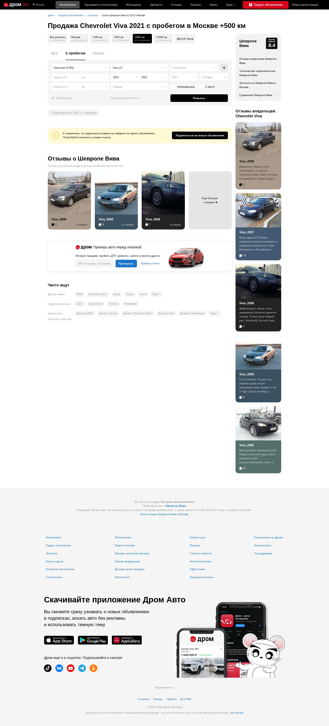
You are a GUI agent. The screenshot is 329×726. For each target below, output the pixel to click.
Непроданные (186, 86)
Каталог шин (197, 537)
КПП (175, 77)
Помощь (158, 699)
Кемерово (130, 303)
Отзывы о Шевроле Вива (83, 158)
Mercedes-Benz (98, 294)
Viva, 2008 (59, 219)
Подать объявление (58, 545)
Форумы (195, 545)
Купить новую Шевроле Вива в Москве (164, 514)
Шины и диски (54, 561)
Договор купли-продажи (130, 569)
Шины (213, 4)
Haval (143, 294)
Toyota (130, 294)
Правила (171, 699)
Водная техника (125, 545)
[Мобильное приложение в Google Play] (93, 640)
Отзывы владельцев (127, 561)
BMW (79, 294)
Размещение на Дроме (268, 537)
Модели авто (163, 687)
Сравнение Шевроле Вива (255, 95)
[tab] (55, 55)
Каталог (196, 4)
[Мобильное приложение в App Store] (59, 640)
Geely (116, 294)
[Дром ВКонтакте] (59, 668)
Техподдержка (263, 553)
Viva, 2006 (152, 219)
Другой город (185, 38)
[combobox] (80, 67)
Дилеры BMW (84, 313)
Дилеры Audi (166, 313)
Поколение (179, 67)
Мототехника (123, 537)
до (83, 86)
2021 (116, 77)
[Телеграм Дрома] (82, 668)
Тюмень (114, 303)
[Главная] (16, 5)
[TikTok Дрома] (48, 668)
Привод (117, 86)
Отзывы (176, 4)
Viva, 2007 (246, 232)
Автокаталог (122, 577)
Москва (40, 4)
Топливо (207, 77)
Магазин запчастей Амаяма (132, 553)
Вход (305, 4)
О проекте (143, 699)
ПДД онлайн (197, 569)
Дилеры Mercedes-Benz (138, 313)
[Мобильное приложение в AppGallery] (127, 640)
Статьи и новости (200, 553)
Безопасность (262, 545)
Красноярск (96, 303)
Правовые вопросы (202, 577)
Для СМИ (185, 699)
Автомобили (67, 4)
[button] (156, 294)
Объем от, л (61, 86)
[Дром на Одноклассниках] (93, 668)
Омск (79, 303)
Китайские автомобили (60, 569)
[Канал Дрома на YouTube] (70, 668)
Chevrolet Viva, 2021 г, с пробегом (75, 112)
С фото (210, 86)
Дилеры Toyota (108, 313)
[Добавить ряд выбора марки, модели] (224, 67)
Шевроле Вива (248, 43)
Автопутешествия (201, 561)
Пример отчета (150, 263)
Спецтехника (54, 577)
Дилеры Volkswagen (192, 313)
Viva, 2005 (106, 219)
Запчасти (156, 4)
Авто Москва (237, 713)
